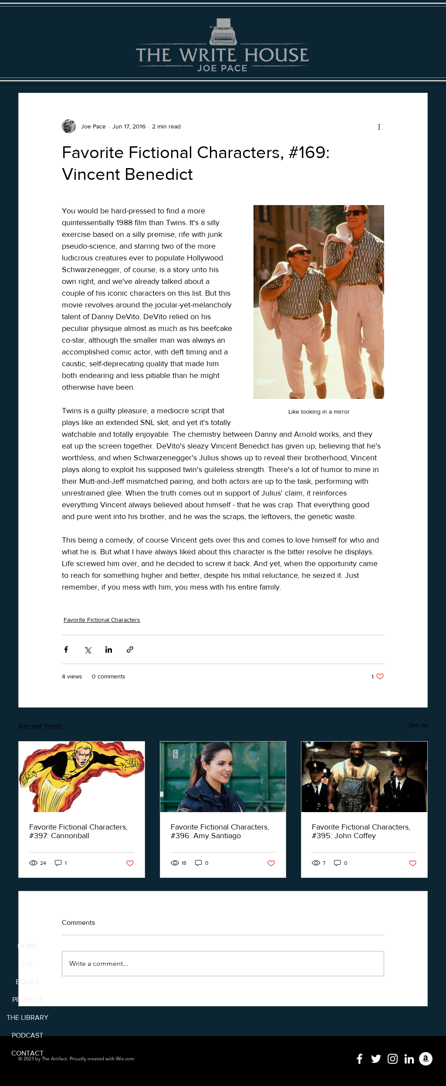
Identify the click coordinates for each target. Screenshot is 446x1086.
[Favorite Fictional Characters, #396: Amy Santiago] (223, 777)
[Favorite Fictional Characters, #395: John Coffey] (364, 777)
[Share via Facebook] (66, 649)
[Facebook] (359, 1059)
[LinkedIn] (409, 1059)
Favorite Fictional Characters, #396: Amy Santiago (220, 831)
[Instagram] (392, 1059)
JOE (27, 964)
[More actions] (379, 126)
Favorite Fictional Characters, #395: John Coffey (361, 831)
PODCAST (27, 1035)
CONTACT (27, 1053)
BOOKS (27, 981)
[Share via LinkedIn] (109, 649)
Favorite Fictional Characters (102, 619)
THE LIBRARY (27, 1017)
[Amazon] (425, 1059)
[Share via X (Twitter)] (87, 649)
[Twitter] (376, 1059)
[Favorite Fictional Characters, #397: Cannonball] (82, 777)
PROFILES (27, 999)
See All (418, 725)
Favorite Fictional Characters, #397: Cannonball (78, 831)
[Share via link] (130, 649)
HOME (27, 946)
